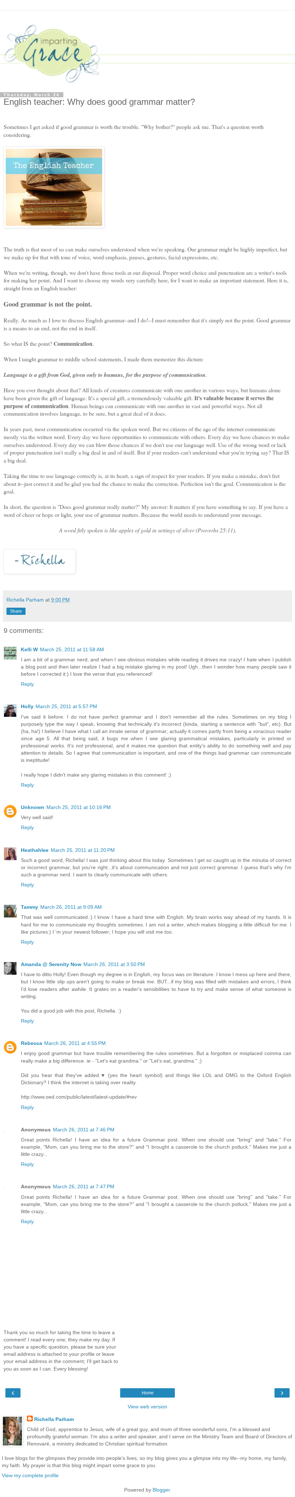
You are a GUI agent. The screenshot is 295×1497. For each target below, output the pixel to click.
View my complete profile (30, 1475)
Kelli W (29, 649)
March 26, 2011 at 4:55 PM (75, 1043)
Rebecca (31, 1043)
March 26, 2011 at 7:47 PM (83, 1186)
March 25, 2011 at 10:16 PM (78, 807)
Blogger (161, 1490)
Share (16, 611)
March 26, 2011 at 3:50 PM (114, 964)
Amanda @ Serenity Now (51, 964)
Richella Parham (54, 1419)
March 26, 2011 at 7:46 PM (83, 1129)
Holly (27, 706)
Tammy (29, 907)
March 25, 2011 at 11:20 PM (83, 850)
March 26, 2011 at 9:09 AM (71, 907)
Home (148, 1392)
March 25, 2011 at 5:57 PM (66, 706)
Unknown (32, 807)
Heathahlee (35, 850)
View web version (147, 1406)
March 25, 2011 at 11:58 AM (72, 649)
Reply (27, 684)
